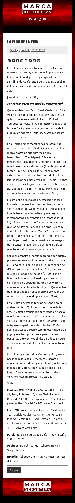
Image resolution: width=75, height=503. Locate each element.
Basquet (14, 470)
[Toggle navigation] (66, 29)
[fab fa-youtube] (44, 19)
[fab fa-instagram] (40, 19)
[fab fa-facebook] (30, 19)
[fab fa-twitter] (35, 19)
